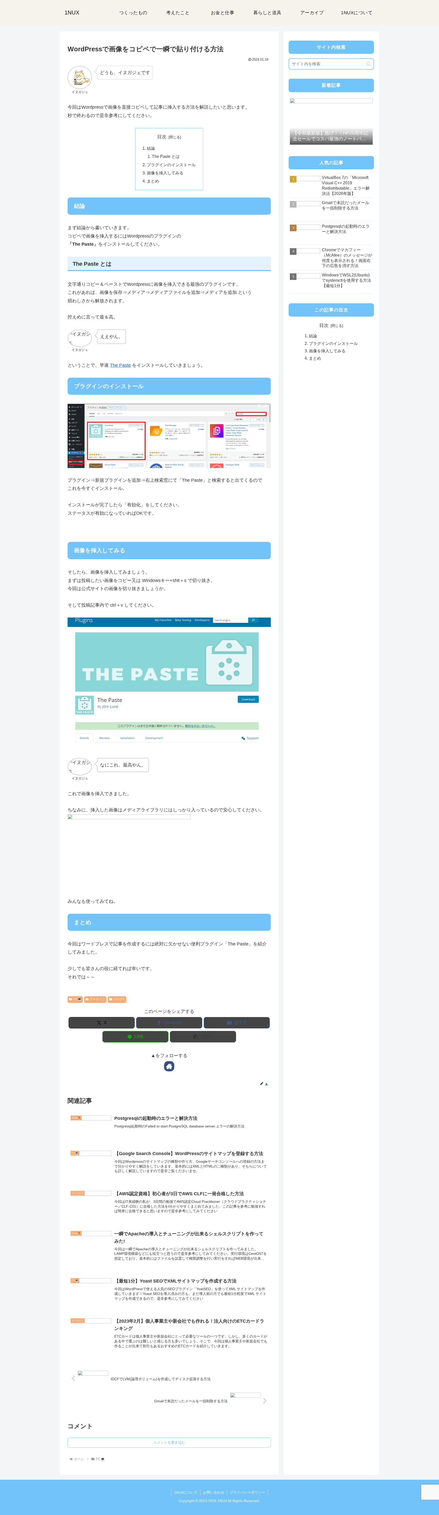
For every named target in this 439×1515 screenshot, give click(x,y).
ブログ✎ (119, 999)
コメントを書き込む (169, 1442)
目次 (161, 136)
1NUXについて (186, 1492)
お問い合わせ (213, 1492)
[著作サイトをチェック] (169, 1066)
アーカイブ (97, 999)
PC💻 (77, 999)
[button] (203, 1036)
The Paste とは (166, 156)
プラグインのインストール (171, 164)
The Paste (120, 365)
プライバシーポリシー (247, 1492)
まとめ (153, 181)
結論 (151, 148)
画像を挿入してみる (165, 173)
